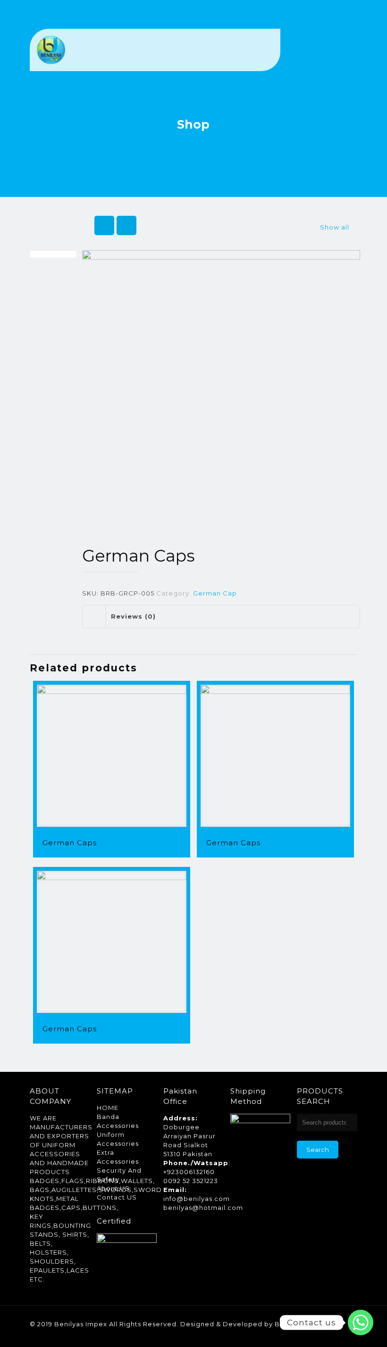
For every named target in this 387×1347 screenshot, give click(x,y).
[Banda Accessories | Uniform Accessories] (51, 50)
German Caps (69, 842)
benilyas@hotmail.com (203, 1207)
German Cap (215, 593)
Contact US (117, 1197)
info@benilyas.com (196, 1198)
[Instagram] (330, 1332)
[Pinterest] (317, 1332)
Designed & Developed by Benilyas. (243, 1324)
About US (113, 1188)
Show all (334, 227)
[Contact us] (360, 1322)
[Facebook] (292, 1332)
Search (317, 1149)
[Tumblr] (343, 1332)
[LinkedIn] (305, 1332)
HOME (107, 1107)
